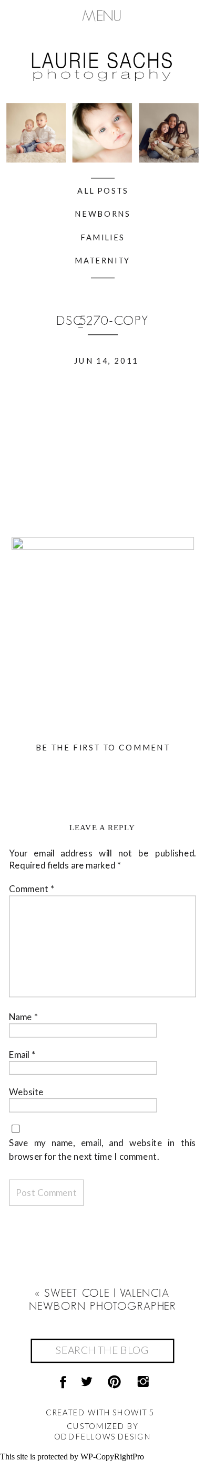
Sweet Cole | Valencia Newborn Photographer (102, 1299)
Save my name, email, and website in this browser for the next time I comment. (102, 1149)
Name (23, 1016)
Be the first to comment (103, 747)
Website (26, 1091)
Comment (32, 888)
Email (22, 1054)
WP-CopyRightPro (112, 1456)
